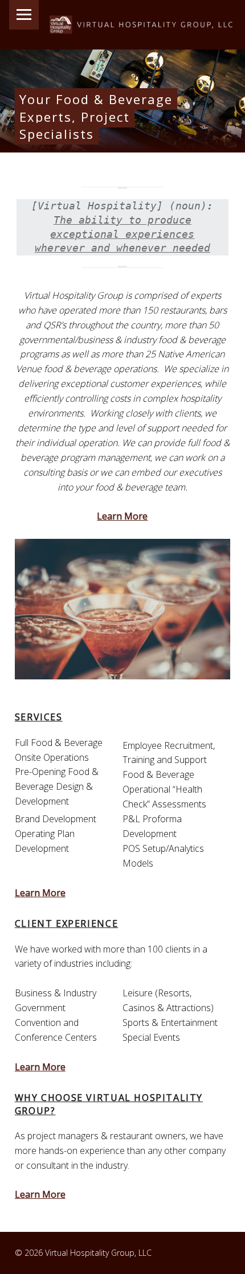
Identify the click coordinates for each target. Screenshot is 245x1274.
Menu (24, 15)
